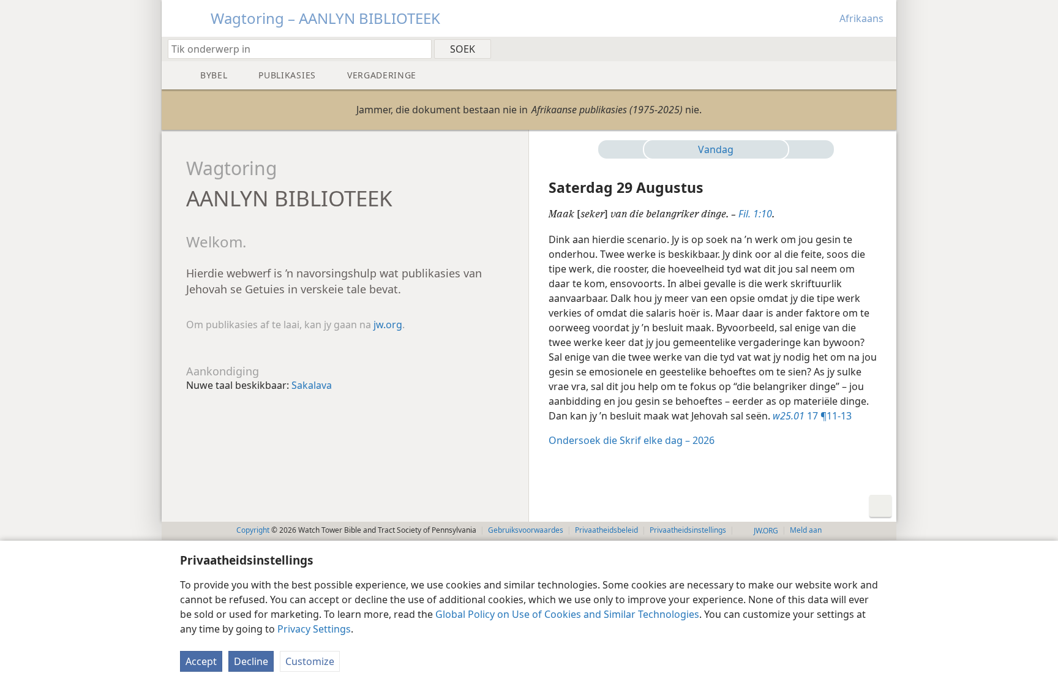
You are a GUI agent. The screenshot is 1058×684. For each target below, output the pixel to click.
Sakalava (311, 385)
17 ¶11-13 (812, 416)
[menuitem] (882, 48)
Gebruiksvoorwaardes (525, 530)
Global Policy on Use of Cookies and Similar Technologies (567, 614)
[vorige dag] (626, 149)
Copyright (252, 530)
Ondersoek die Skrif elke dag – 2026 (632, 440)
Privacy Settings (314, 629)
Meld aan (806, 530)
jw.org (387, 324)
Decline (251, 661)
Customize (309, 661)
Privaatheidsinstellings (688, 530)
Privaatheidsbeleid (606, 530)
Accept (201, 661)
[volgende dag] (806, 149)
